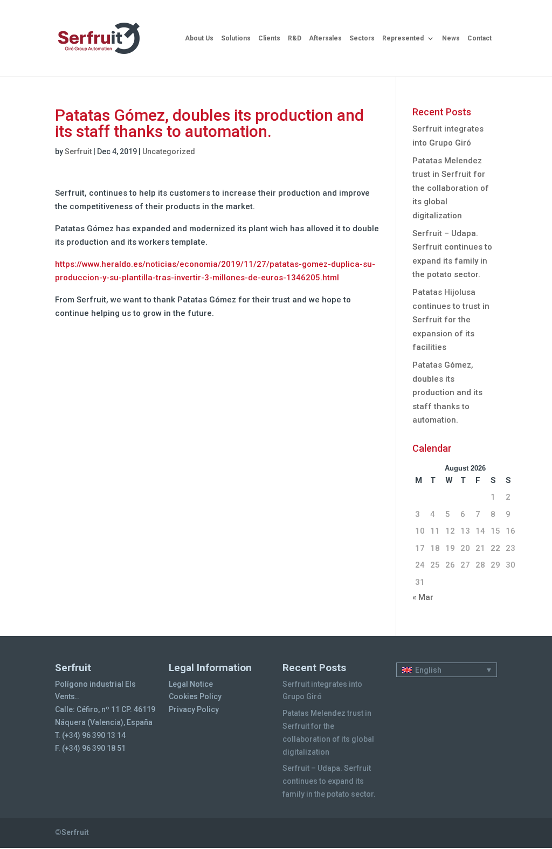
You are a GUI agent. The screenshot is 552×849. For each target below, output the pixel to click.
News (451, 38)
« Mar (422, 597)
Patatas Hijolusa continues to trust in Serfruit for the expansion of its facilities (450, 319)
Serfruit (78, 151)
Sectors (362, 38)
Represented (403, 38)
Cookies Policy (195, 696)
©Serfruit (72, 832)
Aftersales (325, 38)
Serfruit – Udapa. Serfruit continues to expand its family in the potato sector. (329, 781)
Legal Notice (191, 684)
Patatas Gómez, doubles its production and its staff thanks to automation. (447, 392)
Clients (269, 38)
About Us (199, 38)
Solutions (236, 38)
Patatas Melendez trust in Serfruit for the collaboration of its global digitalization (450, 188)
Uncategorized (168, 151)
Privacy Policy (194, 709)
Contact (479, 38)
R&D (294, 38)
